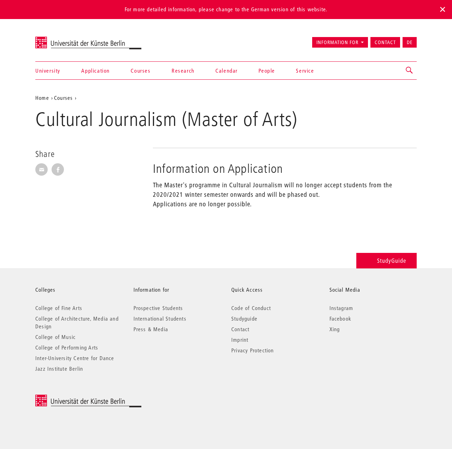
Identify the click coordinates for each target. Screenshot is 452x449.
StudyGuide (391, 260)
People (266, 70)
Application (95, 70)
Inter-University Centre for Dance (74, 358)
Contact (385, 42)
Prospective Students (158, 307)
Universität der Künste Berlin (63, 39)
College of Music (55, 336)
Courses (140, 70)
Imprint (239, 339)
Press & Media (150, 329)
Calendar (226, 70)
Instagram (341, 307)
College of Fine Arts (58, 307)
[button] (410, 70)
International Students (159, 318)
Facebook (340, 318)
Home (42, 97)
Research (183, 70)
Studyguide (244, 318)
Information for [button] (337, 42)
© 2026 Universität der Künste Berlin (72, 398)
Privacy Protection (252, 350)
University (47, 70)
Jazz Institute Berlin (59, 368)
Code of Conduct (251, 307)
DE (409, 42)
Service (305, 70)
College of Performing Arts (66, 347)
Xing (334, 329)
